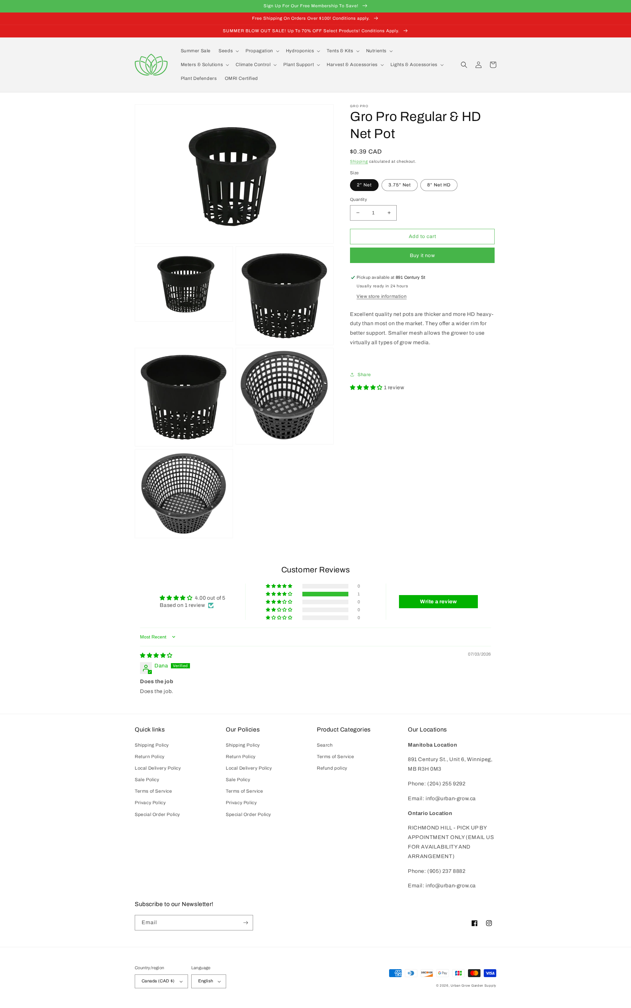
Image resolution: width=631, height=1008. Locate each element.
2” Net (364, 184)
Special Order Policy (157, 814)
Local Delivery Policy (158, 768)
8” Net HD (439, 184)
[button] (228, 51)
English (205, 981)
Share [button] (364, 374)
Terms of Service (153, 791)
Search (325, 745)
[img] (156, 655)
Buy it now (422, 255)
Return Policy (150, 756)
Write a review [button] (438, 601)
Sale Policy (147, 779)
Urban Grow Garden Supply (473, 985)
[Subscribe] (245, 922)
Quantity (358, 199)
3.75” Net (399, 184)
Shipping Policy (152, 745)
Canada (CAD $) (158, 981)
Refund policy (332, 768)
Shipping (359, 161)
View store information (382, 296)
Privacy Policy (150, 802)
